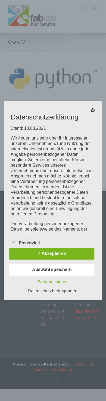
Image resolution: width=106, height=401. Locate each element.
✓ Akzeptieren (51, 253)
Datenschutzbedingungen (52, 291)
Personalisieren (52, 282)
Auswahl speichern (52, 269)
